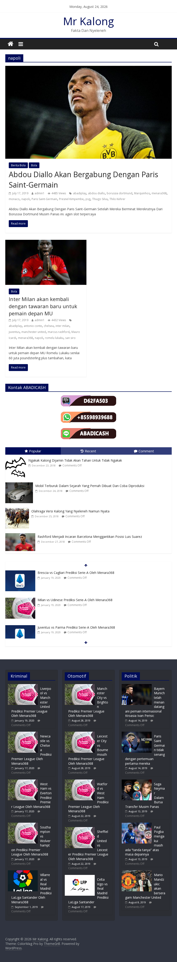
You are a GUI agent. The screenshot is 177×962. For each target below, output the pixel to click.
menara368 (159, 193)
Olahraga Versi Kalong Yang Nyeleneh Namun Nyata (70, 511)
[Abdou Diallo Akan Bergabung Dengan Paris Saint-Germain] (88, 68)
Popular (35, 451)
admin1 (39, 193)
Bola (34, 165)
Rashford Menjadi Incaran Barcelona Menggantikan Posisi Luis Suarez (90, 536)
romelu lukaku (54, 338)
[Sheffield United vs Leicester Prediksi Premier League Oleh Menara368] (80, 829)
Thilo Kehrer (117, 199)
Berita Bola (18, 165)
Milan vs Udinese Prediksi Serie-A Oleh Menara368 (75, 600)
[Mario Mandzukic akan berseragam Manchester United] (137, 872)
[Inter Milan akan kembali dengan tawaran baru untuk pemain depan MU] (45, 242)
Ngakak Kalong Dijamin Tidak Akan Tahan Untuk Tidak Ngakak (75, 460)
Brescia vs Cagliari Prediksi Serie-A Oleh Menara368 (76, 572)
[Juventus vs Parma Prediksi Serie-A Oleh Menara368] (20, 627)
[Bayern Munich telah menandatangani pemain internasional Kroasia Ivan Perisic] (137, 686)
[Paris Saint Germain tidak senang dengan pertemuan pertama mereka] (137, 734)
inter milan (62, 326)
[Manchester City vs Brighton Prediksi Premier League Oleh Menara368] (80, 686)
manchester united (33, 332)
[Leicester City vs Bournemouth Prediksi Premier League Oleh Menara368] (80, 734)
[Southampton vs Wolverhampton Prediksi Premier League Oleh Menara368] (23, 825)
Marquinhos (142, 193)
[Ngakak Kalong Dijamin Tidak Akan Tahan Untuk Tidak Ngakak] (16, 457)
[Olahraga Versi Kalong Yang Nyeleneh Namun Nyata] (18, 508)
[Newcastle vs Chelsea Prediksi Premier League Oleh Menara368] (23, 734)
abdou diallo (96, 193)
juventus (14, 332)
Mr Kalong (88, 21)
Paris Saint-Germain (44, 199)
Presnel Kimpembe (71, 199)
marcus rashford (59, 332)
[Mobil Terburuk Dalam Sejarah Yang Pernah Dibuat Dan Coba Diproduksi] (20, 482)
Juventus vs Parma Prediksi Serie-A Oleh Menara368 (76, 627)
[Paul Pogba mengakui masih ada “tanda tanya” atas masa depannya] (137, 825)
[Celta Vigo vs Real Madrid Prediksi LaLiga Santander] (80, 877)
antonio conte (33, 326)
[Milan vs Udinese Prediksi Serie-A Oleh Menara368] (20, 600)
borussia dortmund (119, 193)
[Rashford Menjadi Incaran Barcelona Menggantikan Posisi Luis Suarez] (21, 533)
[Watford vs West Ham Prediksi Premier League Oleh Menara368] (80, 781)
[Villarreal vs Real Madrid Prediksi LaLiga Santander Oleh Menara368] (23, 872)
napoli (25, 199)
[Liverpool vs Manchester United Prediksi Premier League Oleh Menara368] (23, 686)
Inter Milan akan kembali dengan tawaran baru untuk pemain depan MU (43, 306)
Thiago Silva (100, 199)
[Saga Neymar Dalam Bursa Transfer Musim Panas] (137, 781)
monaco (14, 199)
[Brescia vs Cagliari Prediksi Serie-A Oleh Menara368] (20, 573)
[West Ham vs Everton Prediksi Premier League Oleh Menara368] (23, 781)
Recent (90, 451)
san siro (70, 338)
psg (88, 199)
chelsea (49, 326)
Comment (146, 451)
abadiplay (79, 193)
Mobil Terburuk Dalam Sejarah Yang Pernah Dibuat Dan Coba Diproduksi (89, 486)
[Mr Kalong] (10, 44)
